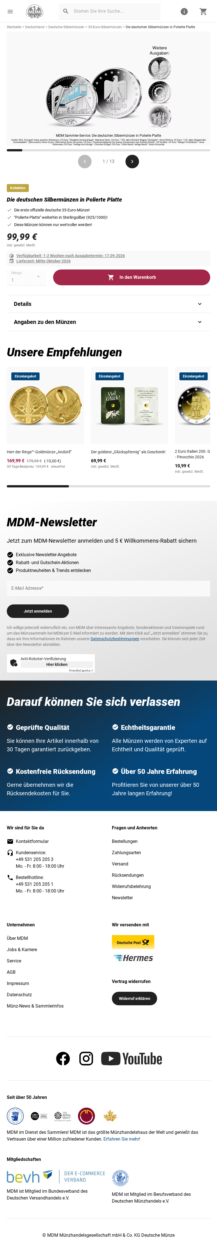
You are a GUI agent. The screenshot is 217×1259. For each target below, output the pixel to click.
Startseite (14, 27)
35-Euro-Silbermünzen (105, 27)
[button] (10, 11)
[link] (34, 12)
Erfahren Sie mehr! (121, 1139)
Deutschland (34, 27)
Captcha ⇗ (81, 670)
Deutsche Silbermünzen (66, 27)
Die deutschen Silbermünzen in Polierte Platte (160, 27)
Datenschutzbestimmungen (115, 639)
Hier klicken (57, 664)
